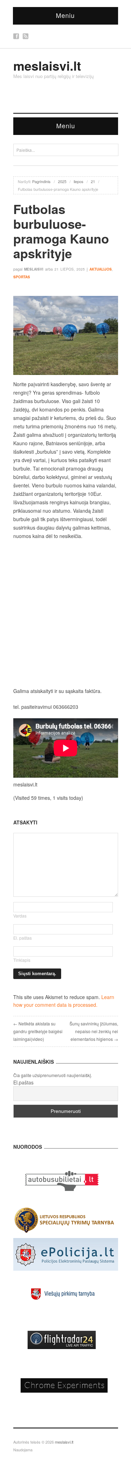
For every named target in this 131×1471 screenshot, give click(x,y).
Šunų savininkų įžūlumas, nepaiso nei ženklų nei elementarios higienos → (94, 1031)
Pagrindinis (41, 181)
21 (93, 181)
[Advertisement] (65, 613)
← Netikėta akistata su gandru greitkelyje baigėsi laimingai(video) (38, 1031)
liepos (78, 181)
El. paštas (22, 938)
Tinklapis (21, 960)
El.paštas (23, 1082)
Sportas (21, 276)
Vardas (20, 916)
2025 (62, 181)
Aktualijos (100, 269)
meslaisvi (33, 269)
